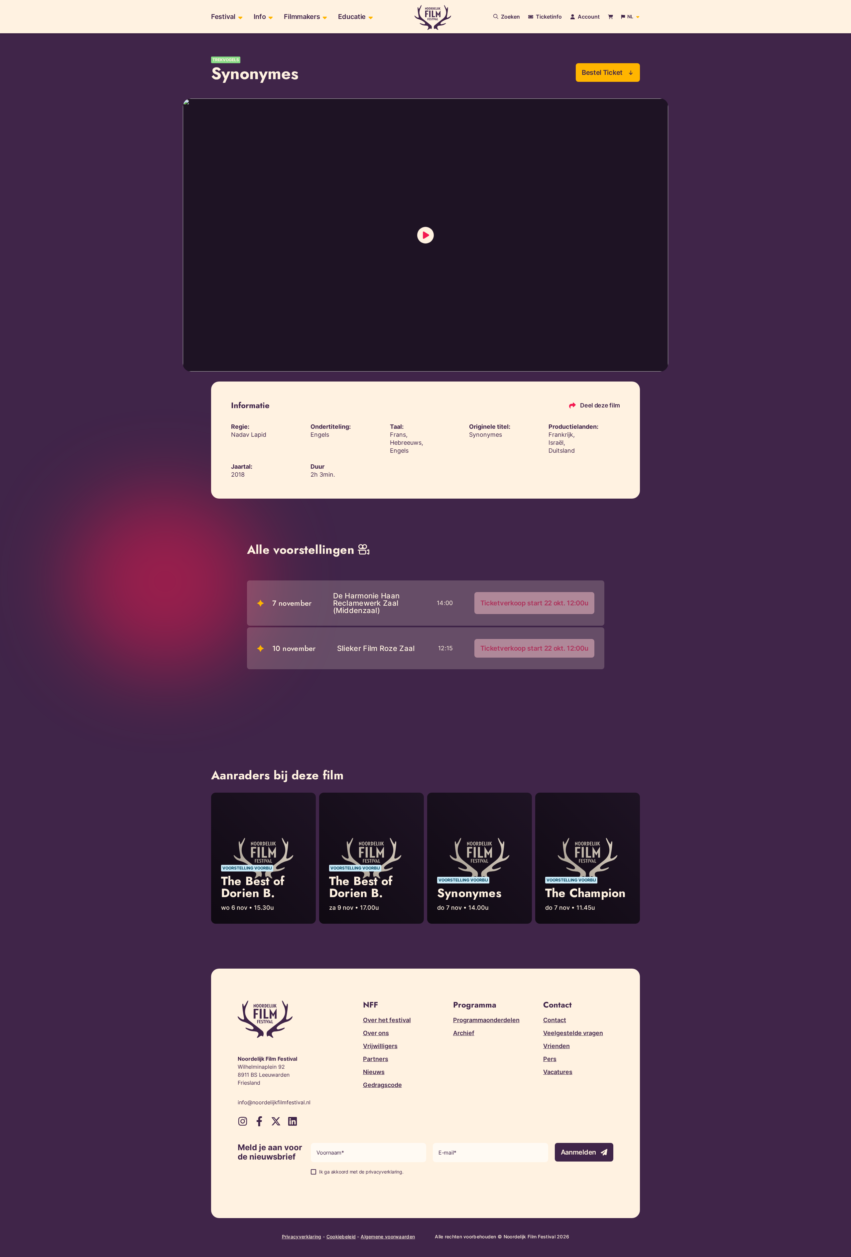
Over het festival (387, 1020)
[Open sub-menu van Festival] (239, 16)
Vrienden (556, 1045)
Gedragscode (382, 1084)
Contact (554, 1020)
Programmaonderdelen (486, 1020)
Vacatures (557, 1071)
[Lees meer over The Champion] (587, 858)
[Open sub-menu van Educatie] (369, 16)
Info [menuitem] (260, 17)
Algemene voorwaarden (388, 1236)
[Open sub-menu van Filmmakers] (323, 16)
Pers (549, 1058)
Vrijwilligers (380, 1045)
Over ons (376, 1032)
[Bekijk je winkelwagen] (610, 16)
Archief (463, 1032)
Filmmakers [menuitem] (302, 17)
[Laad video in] (425, 235)
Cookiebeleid (341, 1236)
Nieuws (374, 1071)
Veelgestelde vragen (573, 1032)
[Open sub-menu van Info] (269, 16)
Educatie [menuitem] (352, 17)
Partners (375, 1058)
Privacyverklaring (301, 1236)
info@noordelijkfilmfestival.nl (274, 1102)
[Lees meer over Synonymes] (479, 858)
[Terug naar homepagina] (433, 17)
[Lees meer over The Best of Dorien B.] (263, 858)
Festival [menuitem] (223, 17)
